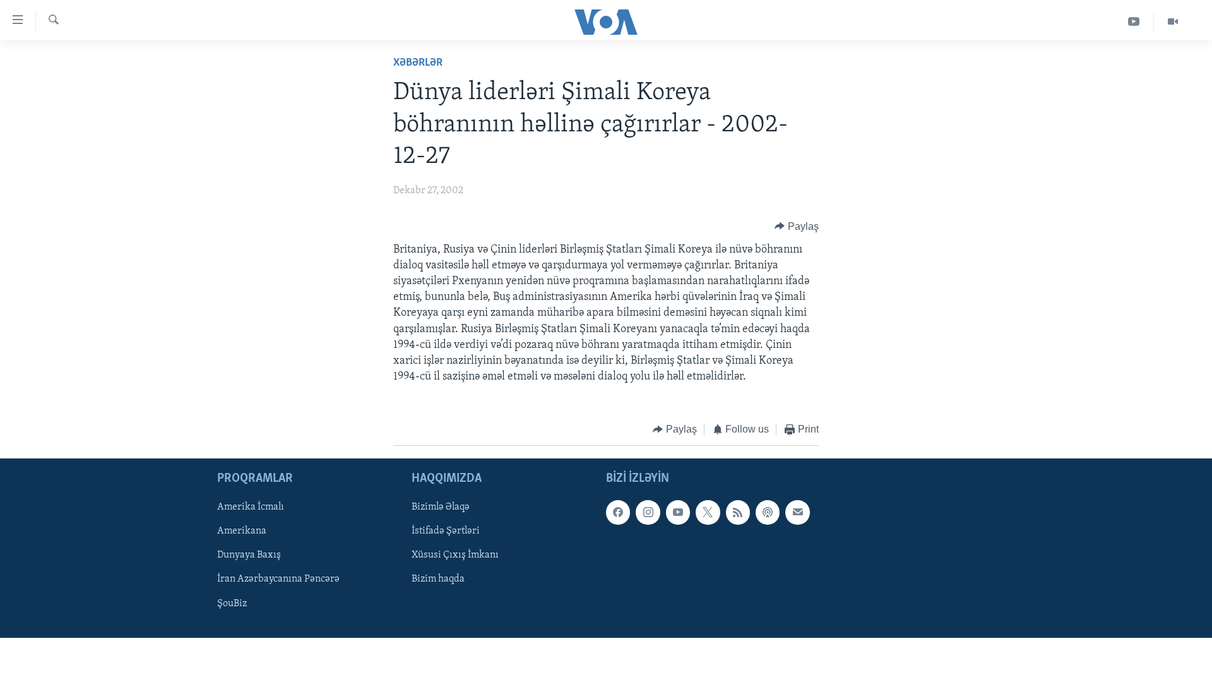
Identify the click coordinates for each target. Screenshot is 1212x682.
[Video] (1173, 22)
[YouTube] (1134, 22)
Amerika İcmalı (250, 507)
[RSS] (738, 512)
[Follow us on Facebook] (618, 512)
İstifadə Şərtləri (446, 531)
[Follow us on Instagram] (648, 512)
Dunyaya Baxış (249, 555)
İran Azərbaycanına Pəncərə (278, 579)
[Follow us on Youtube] (678, 512)
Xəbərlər (418, 63)
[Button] (797, 226)
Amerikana (241, 531)
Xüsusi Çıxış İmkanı (455, 555)
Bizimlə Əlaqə (441, 507)
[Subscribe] (797, 512)
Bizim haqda (438, 579)
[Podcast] (768, 512)
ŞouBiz (232, 603)
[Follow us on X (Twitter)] (708, 512)
